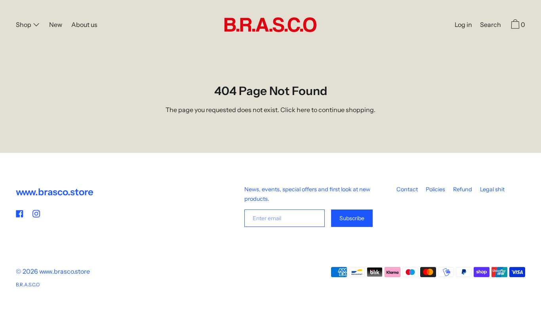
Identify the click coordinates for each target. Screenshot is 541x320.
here (303, 110)
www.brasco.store (54, 192)
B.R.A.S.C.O (28, 285)
